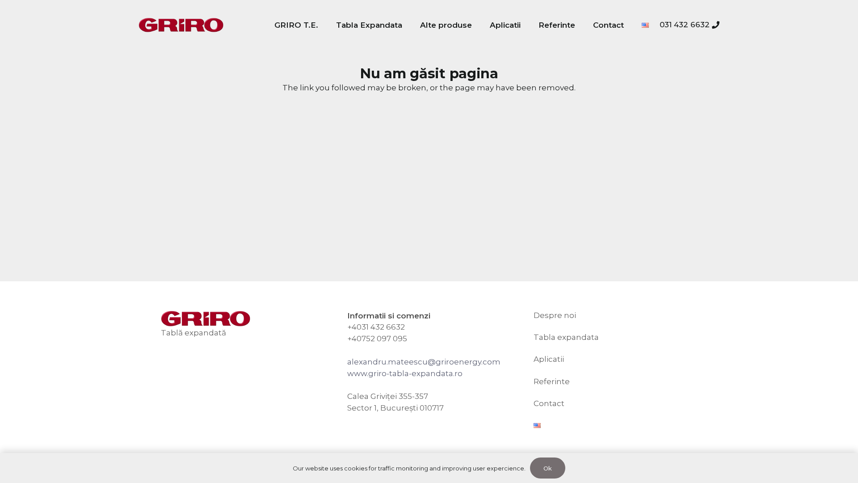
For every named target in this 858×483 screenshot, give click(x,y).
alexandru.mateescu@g (394, 361)
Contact (549, 403)
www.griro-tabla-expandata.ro (405, 373)
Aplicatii (549, 359)
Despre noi (555, 315)
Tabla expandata (566, 337)
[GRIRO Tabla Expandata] (181, 25)
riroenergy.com (470, 361)
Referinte (552, 381)
